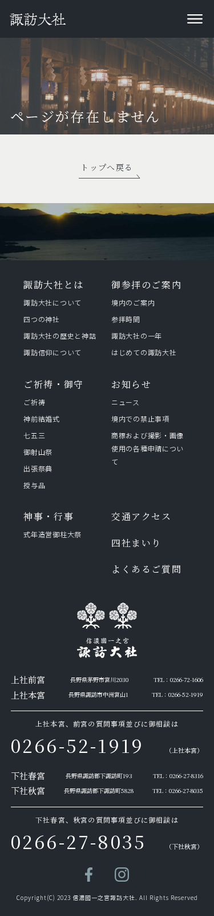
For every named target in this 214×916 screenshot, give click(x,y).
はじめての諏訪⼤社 (143, 352)
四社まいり (136, 542)
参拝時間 (125, 319)
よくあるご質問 (146, 569)
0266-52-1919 (185, 694)
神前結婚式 (41, 418)
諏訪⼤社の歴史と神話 (59, 335)
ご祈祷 (34, 402)
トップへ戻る (106, 167)
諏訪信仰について (52, 352)
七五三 (34, 435)
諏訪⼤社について (52, 302)
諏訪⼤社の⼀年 (138, 335)
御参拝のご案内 (146, 284)
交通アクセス (141, 516)
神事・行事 (48, 516)
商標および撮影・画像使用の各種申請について (147, 448)
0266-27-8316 (186, 775)
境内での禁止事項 (140, 418)
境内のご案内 (133, 302)
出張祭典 (38, 468)
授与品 (34, 485)
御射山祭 (38, 452)
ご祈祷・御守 (53, 384)
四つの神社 (41, 319)
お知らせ (131, 384)
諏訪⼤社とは (53, 284)
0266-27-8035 (186, 790)
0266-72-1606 (186, 679)
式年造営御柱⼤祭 (52, 534)
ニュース (125, 402)
